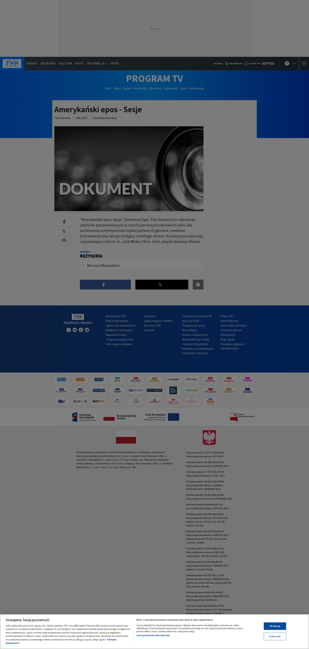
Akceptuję (275, 626)
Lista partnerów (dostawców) (153, 635)
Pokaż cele (275, 636)
